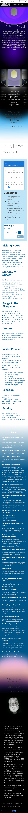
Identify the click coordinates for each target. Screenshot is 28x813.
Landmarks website (7, 649)
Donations (9, 803)
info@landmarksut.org (8, 586)
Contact (3, 803)
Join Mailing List (17, 803)
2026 (6, 163)
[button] (4, 89)
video (10, 790)
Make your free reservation (14, 45)
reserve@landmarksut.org (16, 491)
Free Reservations (17, 4)
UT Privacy (4, 806)
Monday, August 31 (11, 165)
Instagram (14, 811)
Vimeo (15, 811)
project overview (6, 636)
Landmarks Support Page (9, 609)
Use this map (5, 467)
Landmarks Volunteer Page (13, 621)
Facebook (12, 811)
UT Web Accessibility (14, 806)
